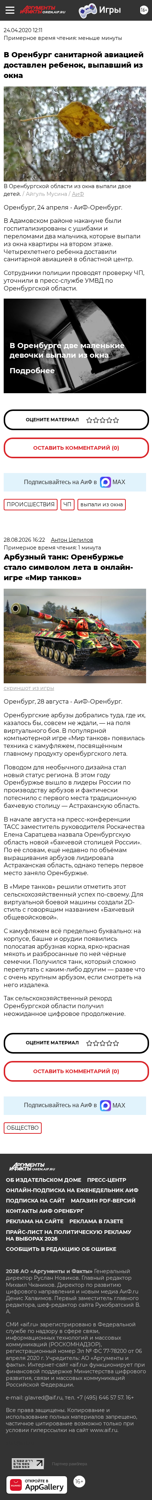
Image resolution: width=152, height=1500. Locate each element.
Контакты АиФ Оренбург (44, 1211)
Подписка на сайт (35, 1200)
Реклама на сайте (34, 1221)
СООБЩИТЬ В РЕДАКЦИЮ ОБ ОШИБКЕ (61, 1249)
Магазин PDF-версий (103, 1200)
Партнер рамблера (69, 1464)
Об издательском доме (43, 1180)
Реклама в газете (96, 1221)
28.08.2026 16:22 (24, 540)
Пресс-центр (106, 1180)
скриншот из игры (29, 688)
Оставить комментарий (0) (76, 448)
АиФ (78, 194)
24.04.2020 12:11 (23, 30)
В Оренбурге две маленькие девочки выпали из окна (67, 350)
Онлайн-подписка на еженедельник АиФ (72, 1190)
